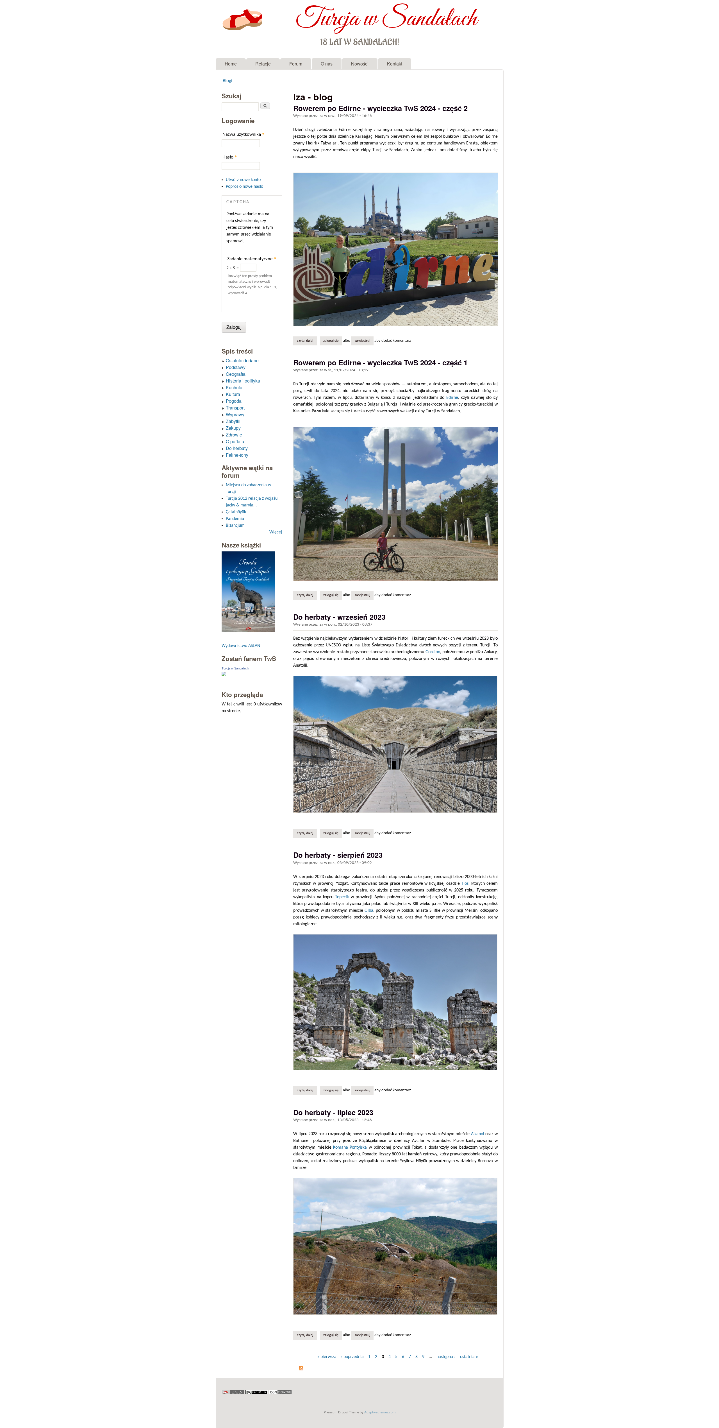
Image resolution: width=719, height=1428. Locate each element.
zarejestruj (362, 341)
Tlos (464, 883)
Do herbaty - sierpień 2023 (338, 855)
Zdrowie (234, 434)
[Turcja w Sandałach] (224, 675)
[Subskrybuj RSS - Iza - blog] (301, 1369)
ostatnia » (469, 1357)
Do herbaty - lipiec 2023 (333, 1112)
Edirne (452, 397)
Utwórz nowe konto (243, 180)
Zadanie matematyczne (251, 258)
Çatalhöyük (236, 512)
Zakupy (233, 428)
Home (231, 63)
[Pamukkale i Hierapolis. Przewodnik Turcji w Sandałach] (248, 630)
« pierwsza (326, 1357)
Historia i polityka (243, 380)
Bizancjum (235, 525)
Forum (295, 63)
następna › (446, 1357)
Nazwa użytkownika (243, 134)
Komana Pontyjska (350, 1147)
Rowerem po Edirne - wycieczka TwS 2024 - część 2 (380, 108)
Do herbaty (237, 448)
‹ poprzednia (352, 1357)
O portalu (235, 441)
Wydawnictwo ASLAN (241, 646)
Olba (369, 910)
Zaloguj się (330, 341)
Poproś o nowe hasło (244, 186)
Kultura (233, 394)
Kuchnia (234, 387)
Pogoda (234, 401)
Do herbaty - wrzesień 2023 (339, 617)
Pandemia (235, 519)
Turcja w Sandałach (386, 19)
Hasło (229, 157)
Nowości (359, 63)
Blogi (227, 81)
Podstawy (235, 367)
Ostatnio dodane (242, 360)
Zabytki (233, 421)
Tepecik (342, 897)
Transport (235, 407)
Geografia (235, 374)
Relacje (263, 63)
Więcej (275, 532)
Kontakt (394, 63)
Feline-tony (237, 455)
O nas (327, 63)
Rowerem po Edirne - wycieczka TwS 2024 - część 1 (380, 362)
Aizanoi (477, 1134)
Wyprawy (235, 414)
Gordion (433, 652)
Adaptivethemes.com (379, 1412)
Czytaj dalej (307, 341)
